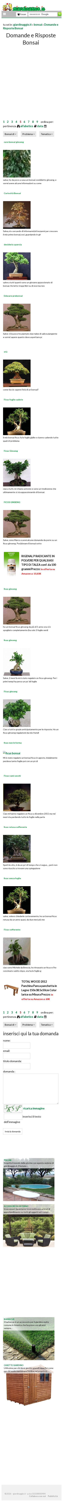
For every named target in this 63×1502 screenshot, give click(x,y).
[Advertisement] (31, 79)
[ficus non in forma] (11, 752)
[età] (17, 373)
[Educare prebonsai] (17, 317)
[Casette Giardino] (28, 1384)
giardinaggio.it (22, 24)
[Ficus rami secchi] (17, 797)
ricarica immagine (33, 1108)
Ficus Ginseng (11, 451)
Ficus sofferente (12, 929)
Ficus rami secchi (12, 775)
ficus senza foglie (12, 878)
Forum (23, 14)
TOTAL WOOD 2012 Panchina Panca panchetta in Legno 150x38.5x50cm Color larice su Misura (39, 990)
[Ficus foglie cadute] (17, 421)
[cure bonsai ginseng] (17, 163)
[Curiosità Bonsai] (17, 214)
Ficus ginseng (10, 691)
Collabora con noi (37, 1496)
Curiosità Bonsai (12, 193)
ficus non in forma (13, 742)
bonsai (38, 24)
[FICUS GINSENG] (17, 523)
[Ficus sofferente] (17, 951)
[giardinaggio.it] (24, 8)
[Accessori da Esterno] (28, 1225)
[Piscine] (28, 1179)
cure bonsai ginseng (14, 142)
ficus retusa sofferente (15, 827)
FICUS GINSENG (12, 502)
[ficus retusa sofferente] (17, 848)
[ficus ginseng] (17, 610)
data (40, 126)
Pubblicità (53, 1496)
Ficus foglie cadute (13, 399)
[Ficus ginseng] (17, 713)
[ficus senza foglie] (17, 899)
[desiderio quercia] (17, 265)
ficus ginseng (10, 589)
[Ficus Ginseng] (17, 472)
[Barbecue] (28, 1338)
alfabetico (27, 126)
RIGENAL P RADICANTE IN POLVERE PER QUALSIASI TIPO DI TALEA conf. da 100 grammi (38, 564)
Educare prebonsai (13, 295)
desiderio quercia (13, 244)
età (5, 351)
